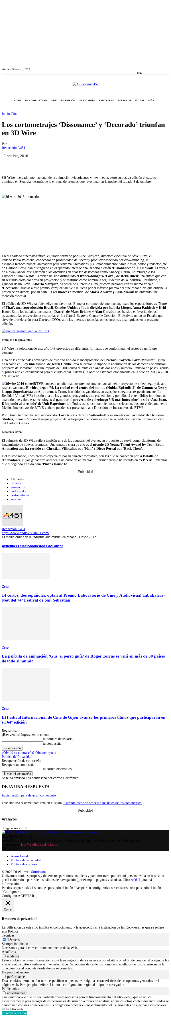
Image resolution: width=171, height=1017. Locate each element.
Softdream (38, 872)
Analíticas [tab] (9, 952)
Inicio (6, 114)
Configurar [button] (9, 896)
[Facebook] (138, 66)
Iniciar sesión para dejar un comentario (29, 795)
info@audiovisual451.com (39, 844)
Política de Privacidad (17, 756)
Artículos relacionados (21, 546)
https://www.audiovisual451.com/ (25, 533)
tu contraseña (52, 743)
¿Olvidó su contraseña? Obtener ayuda (29, 752)
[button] (164, 100)
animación (18, 487)
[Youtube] (158, 66)
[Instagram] (143, 66)
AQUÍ (135, 880)
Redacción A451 (13, 148)
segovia (16, 499)
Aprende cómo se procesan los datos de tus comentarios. (102, 803)
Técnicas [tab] (8, 935)
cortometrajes (20, 495)
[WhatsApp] (41, 162)
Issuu (139, 73)
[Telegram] (89, 162)
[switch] (4, 956)
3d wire (16, 483)
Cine (14, 114)
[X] (25, 162)
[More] (105, 162)
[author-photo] (12, 525)
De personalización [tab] (15, 972)
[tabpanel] (85, 948)
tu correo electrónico (57, 769)
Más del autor (51, 546)
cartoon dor (19, 491)
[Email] (73, 162)
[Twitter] (153, 66)
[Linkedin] (148, 66)
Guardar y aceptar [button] (14, 1013)
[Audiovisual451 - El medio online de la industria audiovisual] (85, 86)
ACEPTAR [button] (26, 896)
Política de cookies (24, 864)
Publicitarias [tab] (10, 989)
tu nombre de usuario (58, 739)
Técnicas (13, 940)
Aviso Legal (19, 856)
